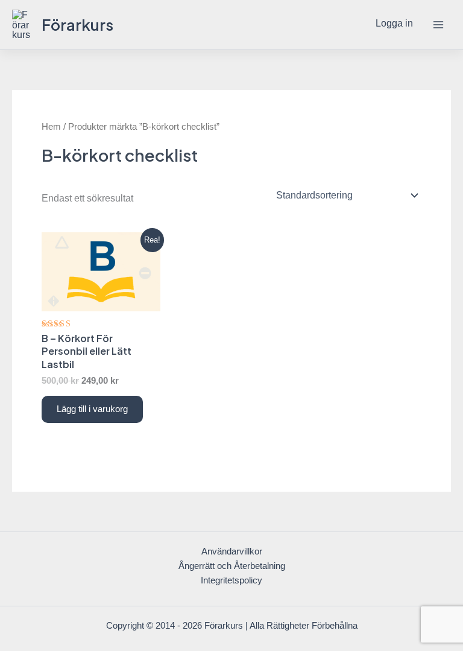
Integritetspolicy (231, 580)
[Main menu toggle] (438, 25)
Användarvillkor (231, 551)
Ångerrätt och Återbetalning (231, 566)
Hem (51, 126)
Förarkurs (77, 24)
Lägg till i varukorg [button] (92, 409)
